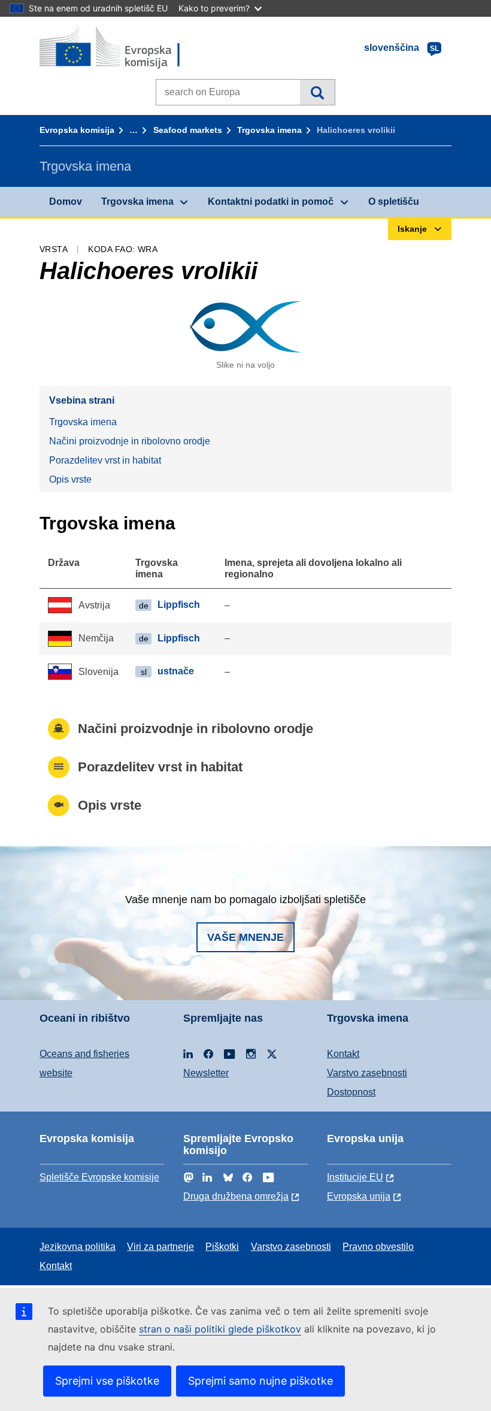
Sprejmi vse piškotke (107, 1380)
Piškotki (222, 1247)
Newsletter (206, 1073)
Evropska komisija (77, 130)
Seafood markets (187, 130)
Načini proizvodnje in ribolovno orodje (129, 441)
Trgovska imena (269, 130)
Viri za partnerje (160, 1247)
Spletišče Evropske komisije (99, 1177)
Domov (65, 201)
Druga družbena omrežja (236, 1196)
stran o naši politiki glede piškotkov (220, 1329)
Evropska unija (358, 1196)
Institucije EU (355, 1177)
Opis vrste (70, 479)
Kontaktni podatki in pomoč (271, 201)
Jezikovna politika (78, 1247)
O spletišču (393, 201)
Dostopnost (351, 1092)
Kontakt (343, 1054)
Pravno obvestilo (378, 1247)
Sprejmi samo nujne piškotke (260, 1380)
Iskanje (317, 92)
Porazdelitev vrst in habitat (105, 460)
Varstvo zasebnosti (367, 1073)
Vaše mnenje (245, 937)
